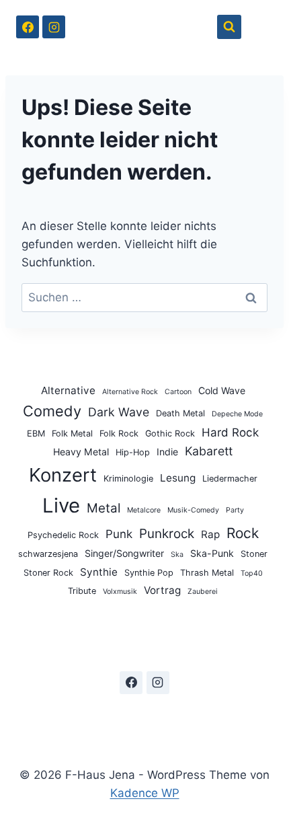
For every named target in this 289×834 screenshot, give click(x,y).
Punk (119, 534)
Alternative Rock (130, 391)
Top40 (252, 573)
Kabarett (209, 451)
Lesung (178, 477)
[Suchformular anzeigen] (229, 27)
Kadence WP (144, 793)
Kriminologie (128, 478)
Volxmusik (120, 591)
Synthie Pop (148, 573)
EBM (36, 433)
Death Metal (180, 413)
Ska (177, 554)
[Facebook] (27, 26)
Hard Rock (230, 432)
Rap (210, 534)
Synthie (99, 572)
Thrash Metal (207, 573)
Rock (242, 533)
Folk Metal (72, 433)
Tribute (82, 591)
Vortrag (162, 590)
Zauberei (203, 591)
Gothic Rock (170, 433)
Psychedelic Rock (63, 535)
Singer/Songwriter (124, 553)
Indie (167, 451)
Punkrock (166, 533)
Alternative (68, 390)
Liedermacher (229, 478)
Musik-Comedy (193, 510)
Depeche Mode (237, 414)
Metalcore (144, 510)
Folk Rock (118, 433)
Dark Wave (118, 412)
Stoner (254, 554)
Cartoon (178, 391)
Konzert (63, 474)
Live (61, 505)
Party (235, 510)
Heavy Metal (81, 451)
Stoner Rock (48, 573)
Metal (103, 508)
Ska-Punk (212, 553)
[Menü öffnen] (260, 26)
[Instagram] (53, 26)
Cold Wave (221, 390)
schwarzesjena (48, 554)
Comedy (52, 411)
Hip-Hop (133, 452)
